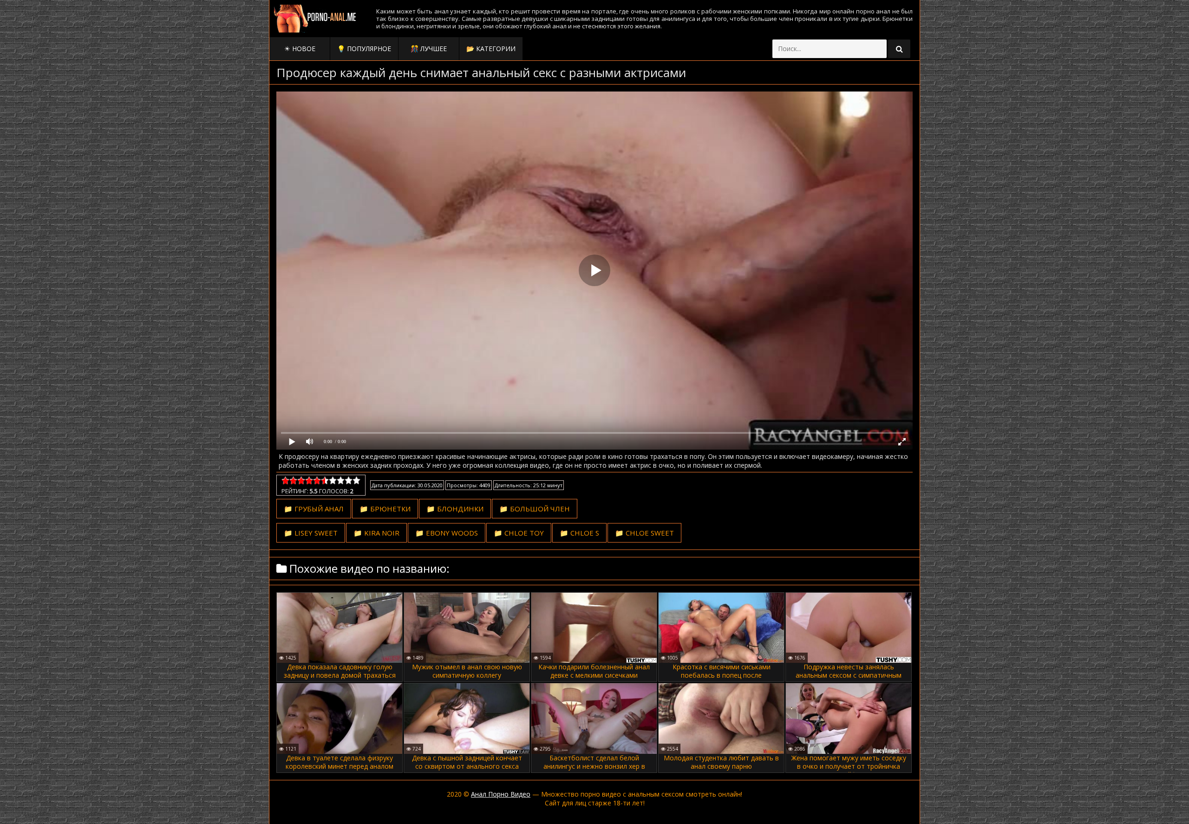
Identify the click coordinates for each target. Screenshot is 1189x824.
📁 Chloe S (579, 532)
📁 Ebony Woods (446, 532)
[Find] (899, 48)
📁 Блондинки (454, 508)
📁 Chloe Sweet (644, 532)
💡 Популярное (364, 48)
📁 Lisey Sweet (311, 532)
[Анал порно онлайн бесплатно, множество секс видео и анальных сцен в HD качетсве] (316, 19)
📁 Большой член (534, 508)
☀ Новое (299, 48)
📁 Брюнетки (385, 508)
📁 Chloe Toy (519, 532)
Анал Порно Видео (500, 794)
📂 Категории (491, 48)
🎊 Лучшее (429, 48)
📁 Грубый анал (314, 508)
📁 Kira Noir (376, 532)
